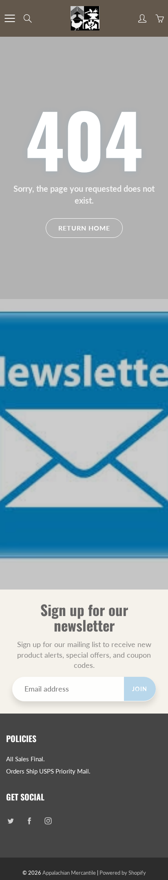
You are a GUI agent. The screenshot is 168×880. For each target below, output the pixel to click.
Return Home (84, 228)
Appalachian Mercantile (69, 872)
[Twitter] (10, 821)
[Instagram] (48, 821)
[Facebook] (29, 821)
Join (140, 688)
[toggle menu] (9, 18)
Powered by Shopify (122, 872)
